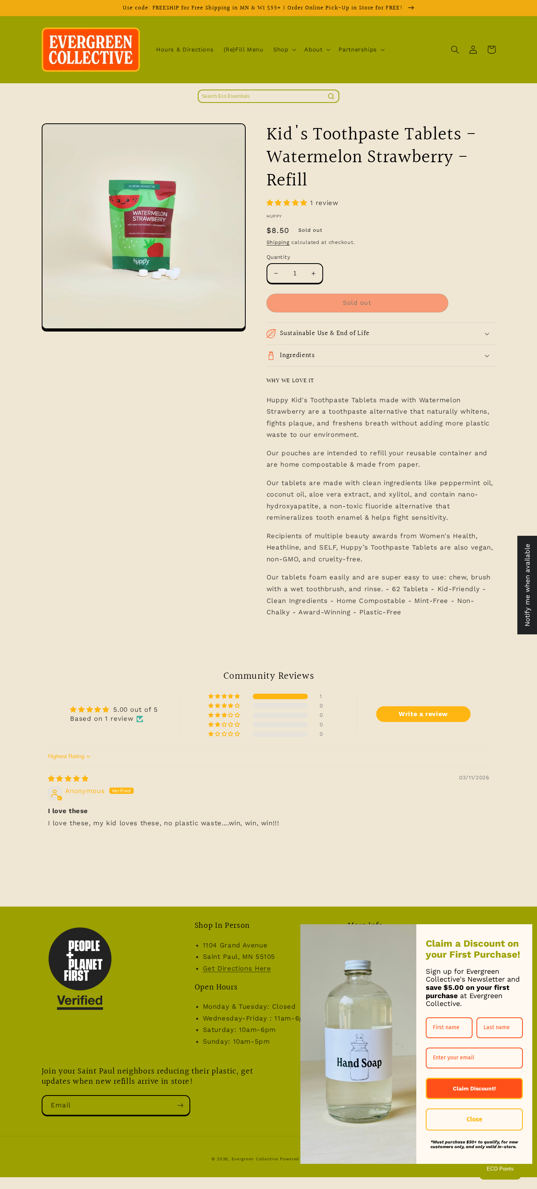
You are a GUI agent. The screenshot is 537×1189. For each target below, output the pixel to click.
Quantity (278, 257)
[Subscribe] (180, 1105)
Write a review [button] (423, 714)
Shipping (278, 242)
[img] (68, 778)
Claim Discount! (474, 1088)
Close (474, 1119)
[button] (283, 49)
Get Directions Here (237, 968)
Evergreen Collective (256, 1159)
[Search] (331, 96)
